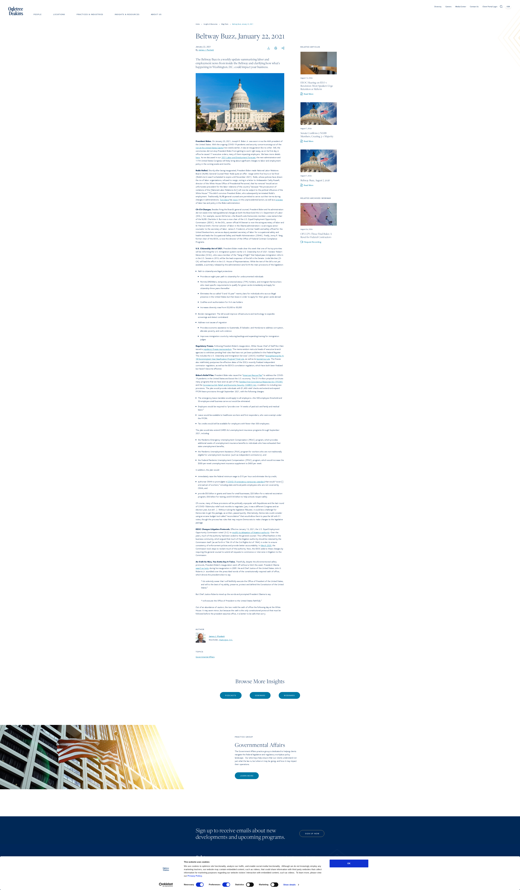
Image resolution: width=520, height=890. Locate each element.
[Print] (275, 48)
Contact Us (474, 6)
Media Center (460, 6)
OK (348, 863)
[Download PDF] (268, 48)
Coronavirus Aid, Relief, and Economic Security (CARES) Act (229, 384)
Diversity (438, 6)
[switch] (226, 884)
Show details (289, 884)
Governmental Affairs (205, 656)
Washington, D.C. (226, 639)
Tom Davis (224, 199)
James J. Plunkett (206, 49)
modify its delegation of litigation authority (250, 532)
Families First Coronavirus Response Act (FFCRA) (261, 381)
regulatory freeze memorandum (217, 349)
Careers (448, 6)
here (198, 157)
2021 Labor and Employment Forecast (238, 157)
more (235, 199)
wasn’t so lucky (202, 568)
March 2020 (266, 545)
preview (279, 199)
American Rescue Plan (252, 375)
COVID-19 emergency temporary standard (246, 481)
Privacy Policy (195, 876)
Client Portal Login (489, 6)
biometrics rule (263, 358)
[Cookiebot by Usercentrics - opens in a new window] (166, 885)
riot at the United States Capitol (210, 147)
